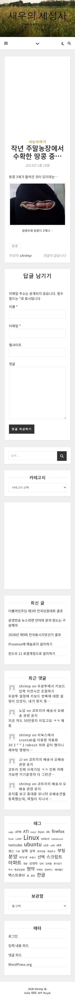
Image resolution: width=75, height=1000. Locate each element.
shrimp (25, 255)
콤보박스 (49, 869)
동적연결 (41, 851)
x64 (58, 845)
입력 (41, 863)
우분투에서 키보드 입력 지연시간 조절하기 (42, 688)
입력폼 (48, 863)
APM (18, 832)
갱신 (11, 851)
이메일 (15, 325)
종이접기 (58, 863)
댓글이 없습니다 (54, 255)
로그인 (13, 936)
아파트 (14, 862)
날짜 (25, 850)
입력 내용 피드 (18, 945)
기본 (18, 851)
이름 (13, 306)
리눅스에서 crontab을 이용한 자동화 (38, 737)
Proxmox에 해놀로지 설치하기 (30, 643)
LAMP (18, 838)
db (48, 832)
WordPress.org (20, 964)
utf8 (52, 845)
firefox (58, 831)
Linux (31, 837)
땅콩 (15, 245)
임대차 (33, 863)
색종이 (32, 857)
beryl (33, 832)
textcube (15, 845)
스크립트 (54, 856)
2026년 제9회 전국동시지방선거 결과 (34, 634)
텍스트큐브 (16, 875)
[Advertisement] (37, 99)
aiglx (10, 832)
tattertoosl (57, 838)
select (45, 839)
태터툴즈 (59, 869)
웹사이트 (15, 344)
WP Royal (44, 993)
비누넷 (23, 857)
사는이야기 (37, 141)
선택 (41, 856)
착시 (10, 869)
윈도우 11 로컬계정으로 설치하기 (31, 653)
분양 (13, 856)
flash (11, 838)
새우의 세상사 (37, 15)
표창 (33, 875)
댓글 (12, 363)
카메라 (39, 869)
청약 (31, 868)
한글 (41, 874)
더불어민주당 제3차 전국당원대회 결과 (35, 610)
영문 (25, 863)
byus (41, 832)
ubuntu (33, 844)
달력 (32, 851)
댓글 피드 (15, 954)
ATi (26, 831)
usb (46, 845)
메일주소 (51, 851)
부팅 (61, 850)
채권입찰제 (19, 869)
